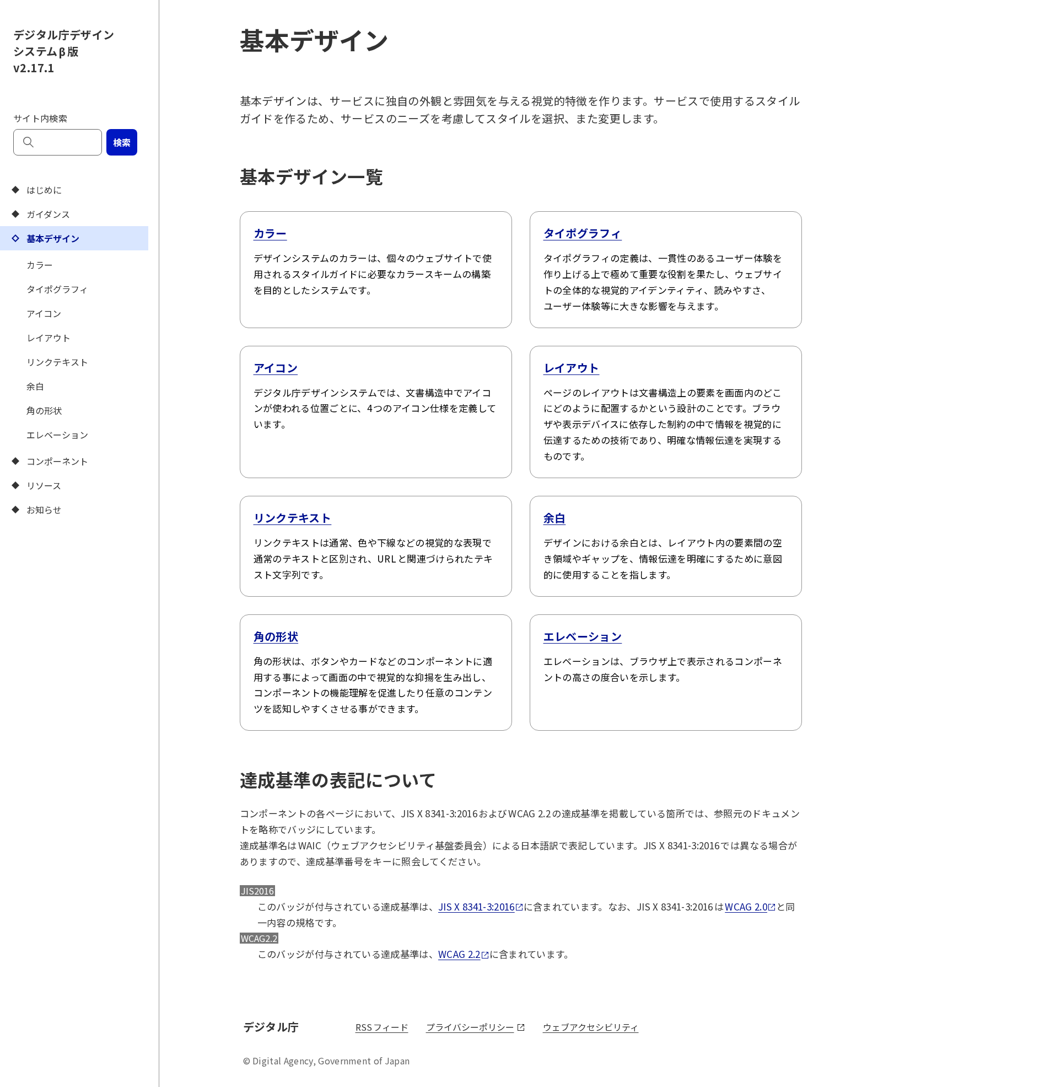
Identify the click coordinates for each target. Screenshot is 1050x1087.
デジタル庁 (273, 1027)
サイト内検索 (40, 118)
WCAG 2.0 (746, 906)
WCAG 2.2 (459, 954)
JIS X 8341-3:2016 (476, 906)
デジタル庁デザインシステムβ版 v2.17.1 (64, 51)
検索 (122, 142)
